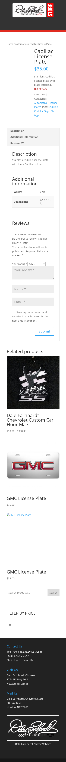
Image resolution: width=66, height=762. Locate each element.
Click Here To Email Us (20, 660)
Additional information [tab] (24, 137)
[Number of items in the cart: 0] (10, 625)
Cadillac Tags (41, 111)
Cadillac (53, 107)
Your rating (19, 264)
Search (53, 592)
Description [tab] (17, 130)
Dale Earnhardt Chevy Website (33, 744)
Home (10, 43)
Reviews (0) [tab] (17, 143)
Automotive (21, 43)
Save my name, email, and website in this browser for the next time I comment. (30, 316)
